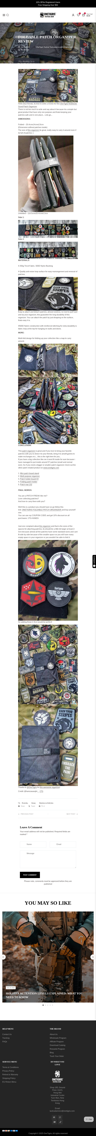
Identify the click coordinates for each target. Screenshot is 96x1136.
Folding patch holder (28, 482)
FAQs (4, 1042)
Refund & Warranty (10, 1075)
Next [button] (93, 957)
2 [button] (45, 1005)
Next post (70, 814)
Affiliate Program (57, 1042)
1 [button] (43, 1005)
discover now (48, 1011)
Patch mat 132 (26, 485)
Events (25, 803)
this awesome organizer (50, 787)
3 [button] (47, 1005)
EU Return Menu (9, 1082)
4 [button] (50, 1005)
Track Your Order (57, 1056)
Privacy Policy (8, 1071)
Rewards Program (57, 1049)
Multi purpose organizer (30, 476)
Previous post (27, 814)
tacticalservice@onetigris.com (62, 1111)
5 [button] (52, 1005)
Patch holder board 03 (29, 479)
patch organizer (29, 451)
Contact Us (7, 1034)
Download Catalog (57, 1045)
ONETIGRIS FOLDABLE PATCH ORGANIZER (42, 510)
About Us (53, 1034)
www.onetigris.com (51, 468)
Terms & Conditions (10, 1067)
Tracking (5, 1038)
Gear (33, 803)
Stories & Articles (46, 803)
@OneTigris (32, 787)
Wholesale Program (58, 1038)
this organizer (33, 130)
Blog (52, 1053)
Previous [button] (3, 957)
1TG (41, 791)
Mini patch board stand (29, 473)
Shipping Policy (8, 1078)
